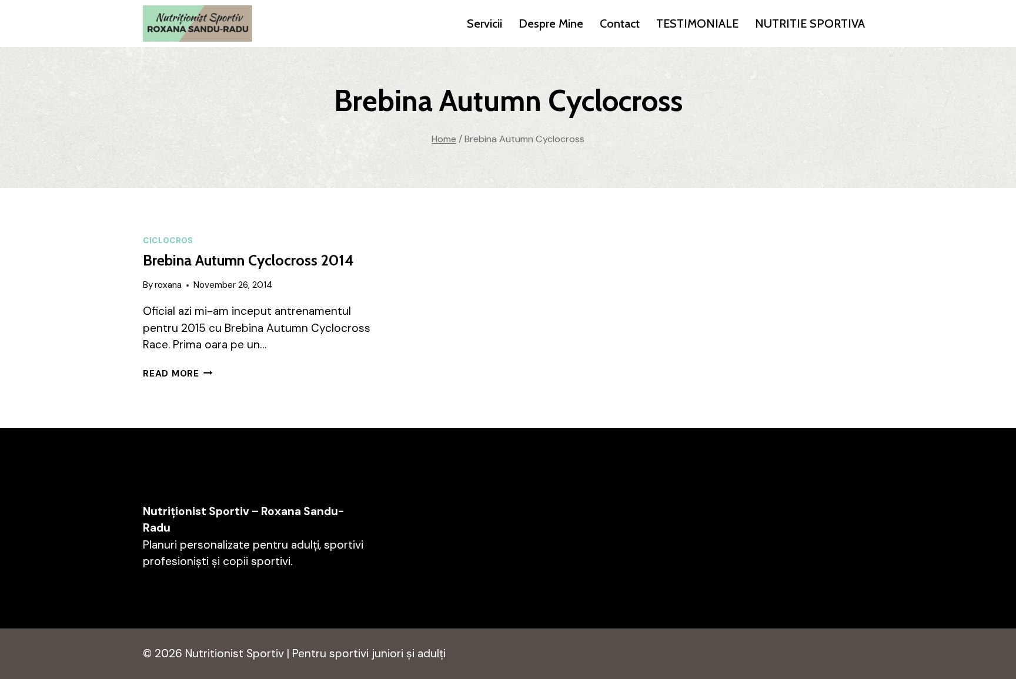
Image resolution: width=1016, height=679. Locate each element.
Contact (620, 23)
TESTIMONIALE (697, 23)
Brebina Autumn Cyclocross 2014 (248, 260)
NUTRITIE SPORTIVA (810, 23)
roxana (168, 285)
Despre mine (551, 23)
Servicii (484, 23)
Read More (178, 373)
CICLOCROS (168, 241)
